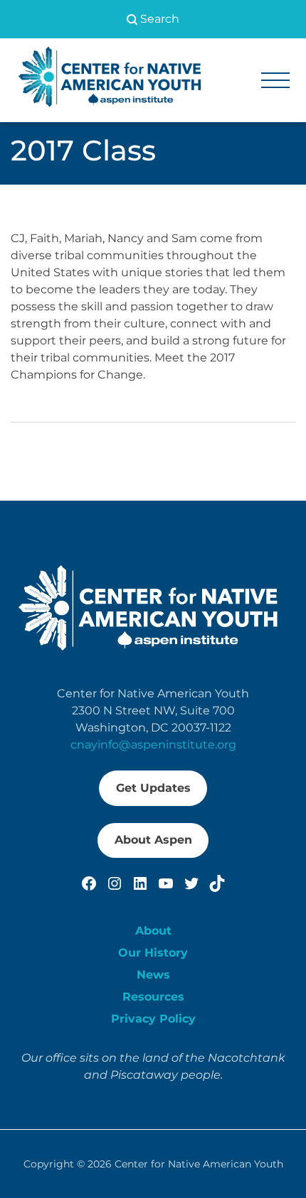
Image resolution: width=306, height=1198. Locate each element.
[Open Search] (153, 19)
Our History (153, 952)
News (153, 974)
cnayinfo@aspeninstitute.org (153, 744)
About (153, 930)
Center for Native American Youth (199, 1164)
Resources (153, 996)
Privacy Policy (153, 1018)
